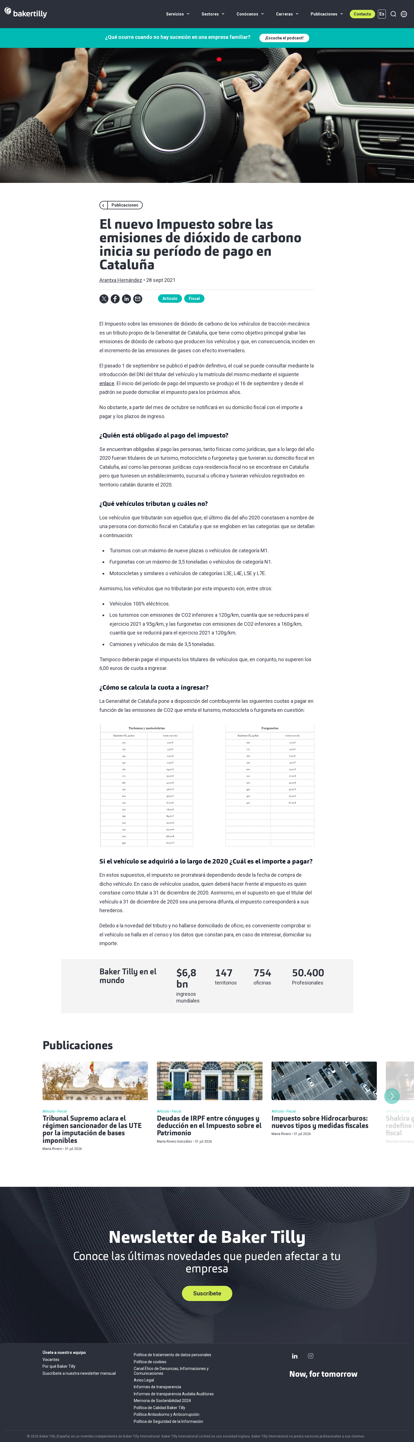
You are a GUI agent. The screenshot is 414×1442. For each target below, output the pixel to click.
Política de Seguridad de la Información (168, 1421)
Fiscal (194, 298)
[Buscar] (393, 14)
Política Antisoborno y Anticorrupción (166, 1414)
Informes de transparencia (157, 1387)
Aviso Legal (144, 1380)
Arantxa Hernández (120, 280)
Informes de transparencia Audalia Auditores (174, 1394)
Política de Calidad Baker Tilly (159, 1407)
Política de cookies (150, 1362)
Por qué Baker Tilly (59, 1366)
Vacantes (51, 1359)
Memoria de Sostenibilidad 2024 (162, 1400)
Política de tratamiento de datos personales (172, 1355)
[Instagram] (310, 1356)
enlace (106, 383)
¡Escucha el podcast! (284, 38)
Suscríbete (207, 1293)
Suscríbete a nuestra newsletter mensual (79, 1373)
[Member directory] (403, 14)
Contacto (362, 14)
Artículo (170, 298)
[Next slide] (392, 1096)
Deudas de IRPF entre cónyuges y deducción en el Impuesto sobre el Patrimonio (209, 1126)
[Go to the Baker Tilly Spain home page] (26, 14)
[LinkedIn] (295, 1356)
